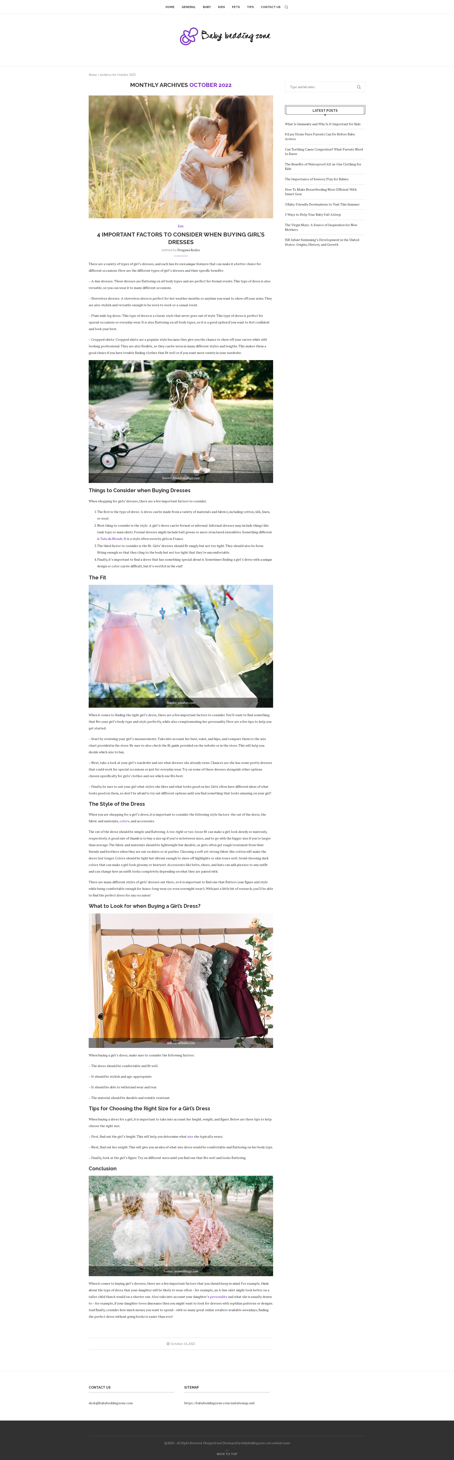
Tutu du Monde (111, 538)
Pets (236, 7)
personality (218, 1296)
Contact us (270, 7)
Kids (221, 7)
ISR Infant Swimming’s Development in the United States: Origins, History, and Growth (322, 242)
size (190, 1136)
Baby (207, 7)
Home (170, 7)
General (189, 7)
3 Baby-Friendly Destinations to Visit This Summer (322, 204)
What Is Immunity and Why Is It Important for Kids (323, 124)
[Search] (286, 7)
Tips (250, 7)
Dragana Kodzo (188, 250)
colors (124, 821)
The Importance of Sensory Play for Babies (317, 179)
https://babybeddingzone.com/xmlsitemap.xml (219, 1403)
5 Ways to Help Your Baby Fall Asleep (313, 214)
